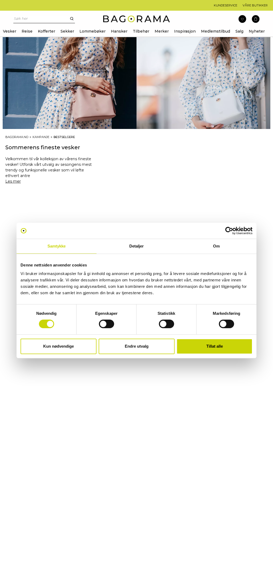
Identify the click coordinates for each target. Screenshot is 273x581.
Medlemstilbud (215, 31)
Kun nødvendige (58, 346)
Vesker (9, 31)
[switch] (106, 324)
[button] (256, 19)
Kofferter (46, 31)
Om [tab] (216, 246)
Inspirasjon (185, 31)
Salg (239, 31)
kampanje (41, 137)
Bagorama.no (16, 137)
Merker (162, 31)
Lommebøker (92, 31)
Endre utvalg (136, 346)
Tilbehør (141, 31)
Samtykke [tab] (56, 246)
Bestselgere (64, 137)
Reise (27, 31)
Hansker (119, 31)
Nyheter (257, 31)
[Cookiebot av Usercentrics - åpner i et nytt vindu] (229, 231)
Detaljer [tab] (136, 246)
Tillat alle (214, 346)
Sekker (67, 31)
